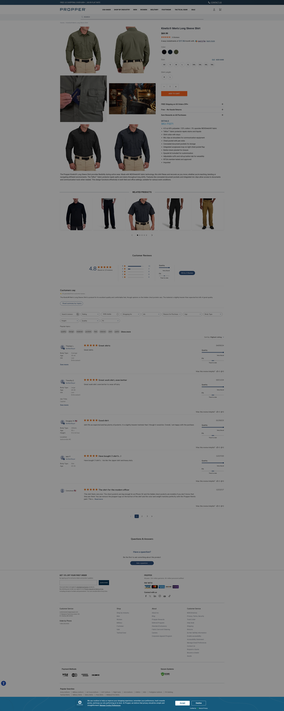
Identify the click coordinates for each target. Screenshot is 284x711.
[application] (142, 704)
